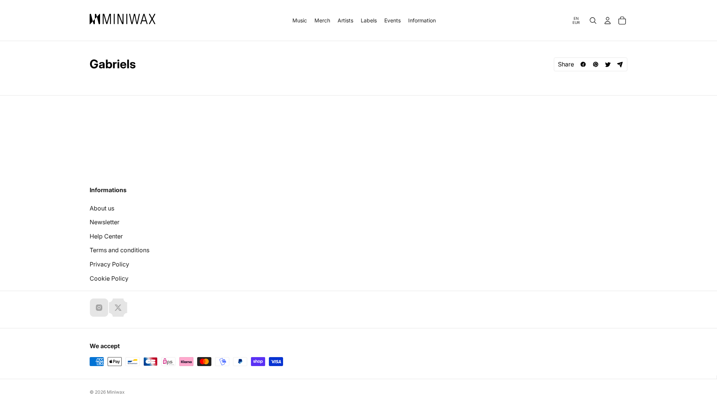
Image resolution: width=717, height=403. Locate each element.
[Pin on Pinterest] (595, 64)
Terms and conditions (119, 250)
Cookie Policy (109, 278)
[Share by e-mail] (620, 64)
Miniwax (116, 392)
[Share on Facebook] (583, 64)
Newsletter (105, 222)
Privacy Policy (109, 264)
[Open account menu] (607, 20)
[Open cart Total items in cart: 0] (622, 20)
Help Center (106, 236)
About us (102, 208)
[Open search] (593, 20)
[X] (118, 307)
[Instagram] (99, 307)
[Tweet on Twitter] (608, 64)
